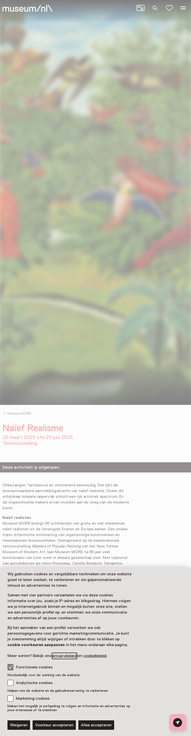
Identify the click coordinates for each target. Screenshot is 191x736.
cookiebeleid (94, 656)
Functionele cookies (34, 667)
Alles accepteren (96, 725)
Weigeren (19, 725)
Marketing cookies (32, 698)
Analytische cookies (34, 683)
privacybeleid (64, 656)
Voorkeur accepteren (54, 725)
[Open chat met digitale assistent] (177, 722)
